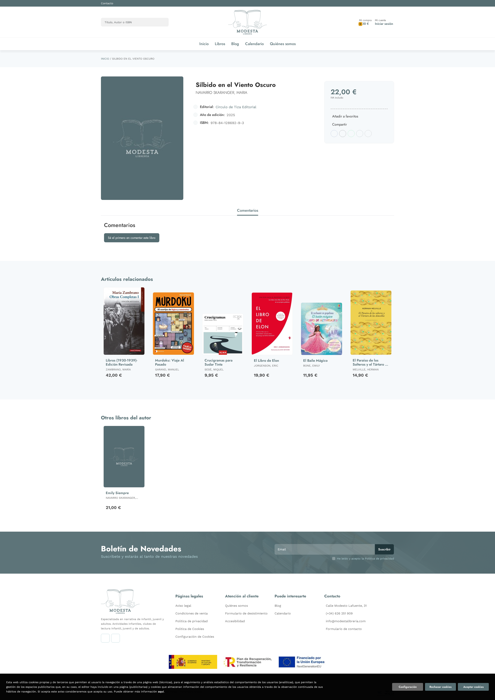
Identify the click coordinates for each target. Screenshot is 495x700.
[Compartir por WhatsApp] (351, 133)
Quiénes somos (236, 605)
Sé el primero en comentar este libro (131, 238)
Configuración (408, 687)
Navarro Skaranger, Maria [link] (221, 92)
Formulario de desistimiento (246, 613)
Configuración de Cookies (194, 636)
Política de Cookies (189, 629)
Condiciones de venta (191, 613)
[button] (365, 22)
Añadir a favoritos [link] (345, 116)
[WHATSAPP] (115, 638)
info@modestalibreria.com (346, 621)
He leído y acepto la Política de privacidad (365, 558)
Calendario (283, 613)
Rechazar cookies (440, 687)
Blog (278, 605)
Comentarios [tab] (247, 210)
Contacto (107, 3)
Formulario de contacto (344, 629)
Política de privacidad (191, 621)
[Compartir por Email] (359, 133)
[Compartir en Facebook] (334, 133)
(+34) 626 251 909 (339, 613)
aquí (161, 691)
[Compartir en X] (342, 133)
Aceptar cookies (473, 687)
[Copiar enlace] (368, 133)
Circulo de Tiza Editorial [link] (236, 107)
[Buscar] (162, 22)
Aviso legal (183, 605)
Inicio (105, 58)
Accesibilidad (235, 621)
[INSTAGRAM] (105, 638)
